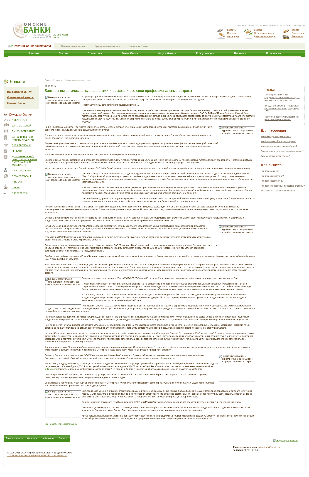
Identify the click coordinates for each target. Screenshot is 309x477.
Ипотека (231, 33)
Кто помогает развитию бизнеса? (278, 190)
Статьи (63, 53)
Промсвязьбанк (21, 176)
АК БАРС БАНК (19, 120)
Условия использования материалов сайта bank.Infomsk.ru (37, 455)
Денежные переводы (265, 36)
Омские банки (16, 103)
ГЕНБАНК (17, 151)
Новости (33, 53)
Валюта (295, 30)
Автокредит (233, 36)
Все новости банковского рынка (61, 424)
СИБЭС (16, 187)
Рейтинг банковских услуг (32, 45)
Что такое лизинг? (270, 171)
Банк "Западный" (22, 126)
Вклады (258, 30)
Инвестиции (297, 33)
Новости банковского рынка (77, 80)
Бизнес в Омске (138, 46)
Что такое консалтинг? (272, 176)
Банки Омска (130, 53)
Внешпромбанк (21, 145)
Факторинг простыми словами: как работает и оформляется (281, 118)
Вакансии (240, 53)
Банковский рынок (19, 91)
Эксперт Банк (20, 193)
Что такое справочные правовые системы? (283, 186)
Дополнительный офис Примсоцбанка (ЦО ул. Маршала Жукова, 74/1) (24, 160)
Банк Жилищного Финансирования (23, 138)
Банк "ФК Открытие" (23, 131)
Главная (48, 80)
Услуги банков (167, 53)
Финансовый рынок (20, 97)
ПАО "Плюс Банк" (22, 170)
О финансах (273, 53)
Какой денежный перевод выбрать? (279, 146)
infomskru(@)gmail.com (269, 447)
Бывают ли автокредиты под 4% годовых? (282, 151)
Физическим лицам (73, 46)
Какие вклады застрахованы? (276, 136)
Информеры (48, 438)
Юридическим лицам (107, 46)
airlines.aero (51, 369)
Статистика (95, 53)
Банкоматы (297, 36)
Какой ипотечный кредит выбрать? (278, 141)
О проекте (32, 438)
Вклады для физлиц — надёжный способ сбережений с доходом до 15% (281, 109)
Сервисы (63, 438)
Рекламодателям (14, 438)
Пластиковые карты (264, 33)
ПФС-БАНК (17, 182)
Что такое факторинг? (272, 181)
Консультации (205, 53)
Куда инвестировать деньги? (275, 156)
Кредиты (231, 30)
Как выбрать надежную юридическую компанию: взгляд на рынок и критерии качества (282, 97)
